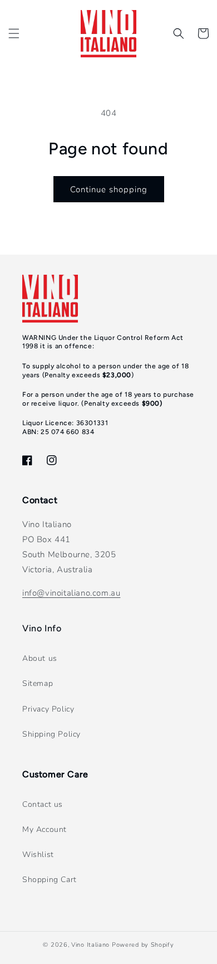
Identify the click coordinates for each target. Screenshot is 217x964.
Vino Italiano (90, 945)
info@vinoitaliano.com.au (71, 592)
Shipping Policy (51, 734)
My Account (44, 829)
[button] (14, 33)
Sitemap (37, 683)
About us (39, 658)
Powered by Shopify (143, 945)
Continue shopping (108, 189)
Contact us (42, 804)
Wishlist (38, 854)
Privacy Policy (48, 709)
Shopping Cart (49, 879)
